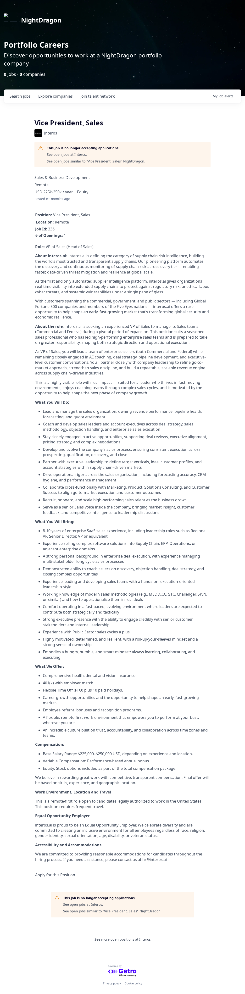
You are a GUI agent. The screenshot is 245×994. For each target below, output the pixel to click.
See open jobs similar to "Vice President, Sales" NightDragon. (96, 161)
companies (55, 96)
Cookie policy (133, 983)
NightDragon (41, 20)
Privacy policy (112, 983)
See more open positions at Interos (123, 939)
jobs (20, 96)
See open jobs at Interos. (67, 154)
